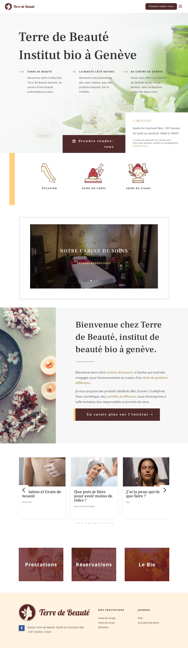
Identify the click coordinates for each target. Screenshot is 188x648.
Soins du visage (86, 506)
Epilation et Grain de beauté (41, 494)
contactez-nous (140, 145)
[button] (23, 490)
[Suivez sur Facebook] (22, 628)
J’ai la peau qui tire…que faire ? (146, 494)
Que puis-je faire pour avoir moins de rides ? (93, 496)
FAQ (75, 506)
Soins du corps (106, 622)
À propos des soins (148, 622)
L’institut (142, 121)
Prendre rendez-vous (161, 6)
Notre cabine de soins (94, 251)
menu (180, 6)
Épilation (49, 188)
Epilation (26, 502)
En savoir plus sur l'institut (118, 414)
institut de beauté (119, 372)
